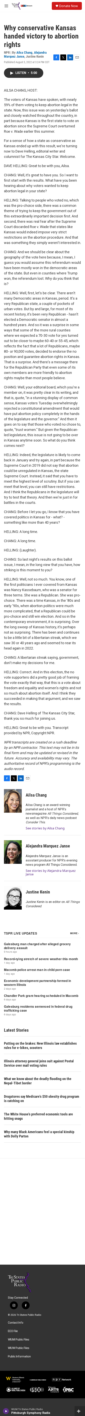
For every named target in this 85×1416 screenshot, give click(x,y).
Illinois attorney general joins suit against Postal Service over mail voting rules (39, 1063)
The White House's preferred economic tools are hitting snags (38, 1116)
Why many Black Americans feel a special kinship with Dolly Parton (39, 1134)
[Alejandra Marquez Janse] (13, 852)
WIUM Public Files (18, 1339)
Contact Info (15, 1322)
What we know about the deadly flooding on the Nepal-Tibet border (37, 1081)
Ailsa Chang (24, 52)
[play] (6, 1411)
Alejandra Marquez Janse (48, 846)
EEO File (13, 1331)
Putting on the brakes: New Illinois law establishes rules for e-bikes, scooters (40, 1045)
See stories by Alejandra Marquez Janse (51, 872)
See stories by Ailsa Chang (45, 828)
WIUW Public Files (18, 1348)
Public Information (19, 1356)
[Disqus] (42, 1211)
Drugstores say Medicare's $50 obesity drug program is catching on (41, 1098)
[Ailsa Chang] (13, 801)
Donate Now (68, 6)
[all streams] (80, 1411)
